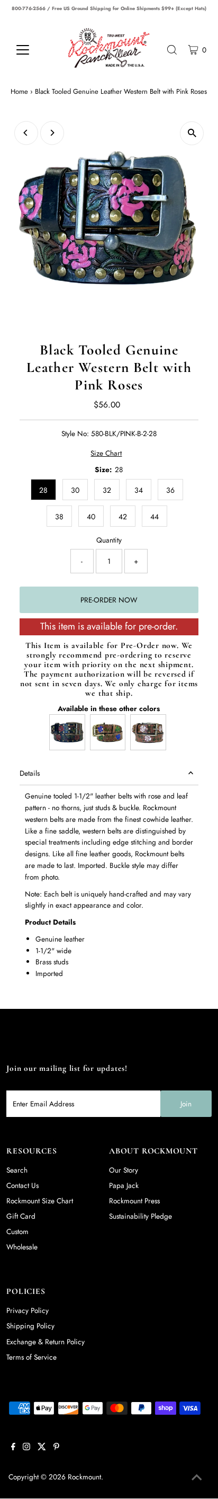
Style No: (75, 433)
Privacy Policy (27, 1310)
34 (138, 490)
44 (154, 516)
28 (43, 490)
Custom (17, 1231)
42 (123, 516)
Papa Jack (124, 1185)
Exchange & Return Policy (45, 1341)
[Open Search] (172, 50)
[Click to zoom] (192, 133)
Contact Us (22, 1185)
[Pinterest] (56, 1447)
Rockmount (84, 1476)
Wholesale (22, 1246)
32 (107, 490)
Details (30, 773)
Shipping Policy (30, 1325)
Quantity (109, 540)
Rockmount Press (134, 1200)
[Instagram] (26, 1447)
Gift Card (20, 1216)
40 (91, 516)
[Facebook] (13, 1447)
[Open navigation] (32, 50)
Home (19, 91)
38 (59, 516)
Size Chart (106, 453)
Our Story (123, 1170)
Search (17, 1170)
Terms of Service (31, 1357)
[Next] (52, 133)
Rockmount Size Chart (39, 1200)
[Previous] (26, 133)
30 (75, 490)
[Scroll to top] (196, 1477)
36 (170, 490)
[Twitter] (42, 1447)
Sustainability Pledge (140, 1216)
